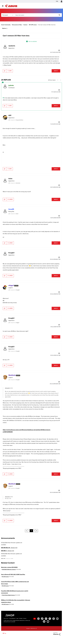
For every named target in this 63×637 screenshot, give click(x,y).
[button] (53, 306)
